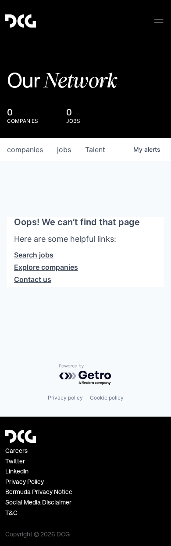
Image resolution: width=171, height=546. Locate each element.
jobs (64, 149)
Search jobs (33, 254)
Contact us (32, 279)
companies (25, 149)
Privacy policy (65, 397)
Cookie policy (107, 397)
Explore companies (46, 267)
